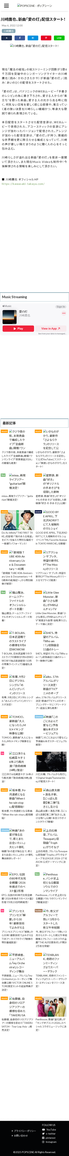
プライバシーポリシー (25, 1130)
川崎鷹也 (8, 31)
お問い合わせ (21, 1135)
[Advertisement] (34, 57)
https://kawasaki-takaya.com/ (23, 183)
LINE (59, 37)
